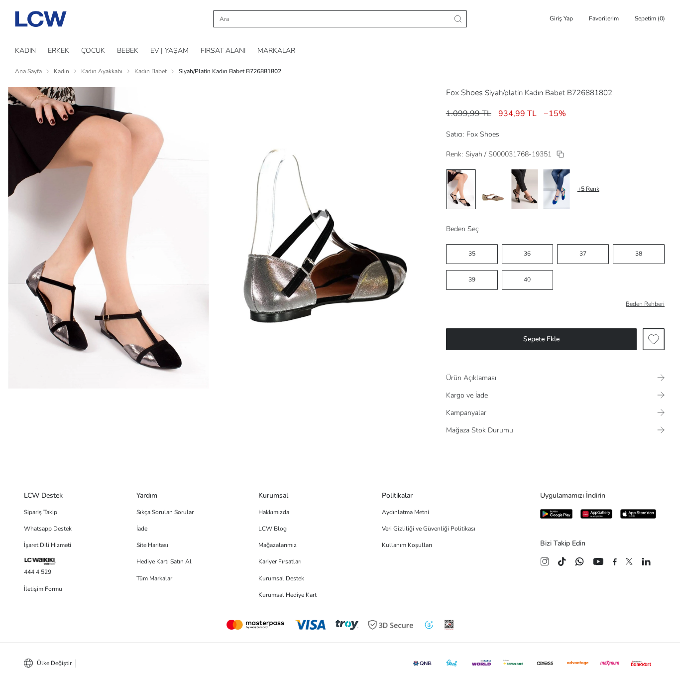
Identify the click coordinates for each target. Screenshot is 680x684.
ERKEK (58, 50)
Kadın (61, 71)
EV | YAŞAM (169, 50)
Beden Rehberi (645, 304)
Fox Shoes (464, 92)
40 (527, 279)
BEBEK (127, 50)
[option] (461, 189)
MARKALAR (276, 50)
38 (638, 254)
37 (582, 254)
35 (471, 254)
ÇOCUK (93, 50)
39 (471, 279)
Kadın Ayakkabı (101, 71)
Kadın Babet (150, 71)
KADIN (25, 50)
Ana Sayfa (28, 71)
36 (527, 254)
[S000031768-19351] (560, 154)
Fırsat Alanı (223, 50)
